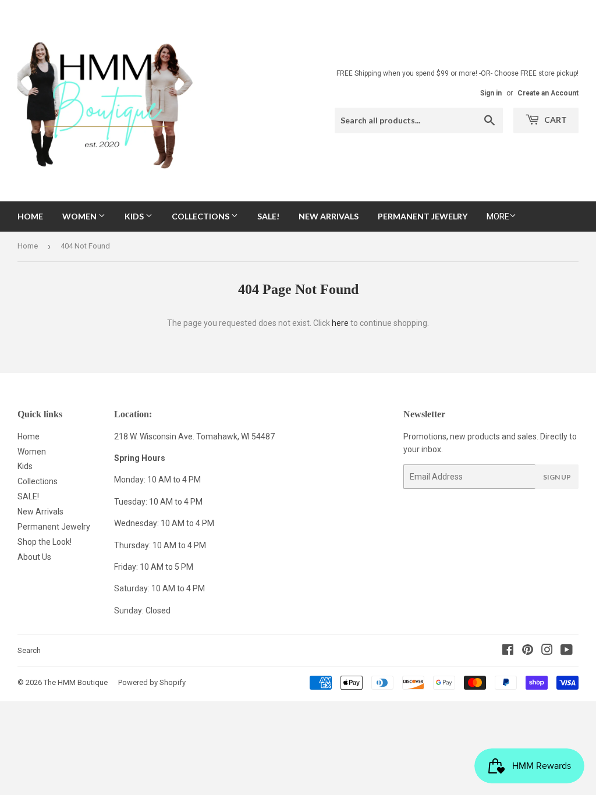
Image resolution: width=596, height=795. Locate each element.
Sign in (491, 93)
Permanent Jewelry (422, 216)
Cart (554, 120)
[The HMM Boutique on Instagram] (547, 651)
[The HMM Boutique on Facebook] (508, 651)
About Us (34, 557)
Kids (135, 216)
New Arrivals (329, 216)
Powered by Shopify (152, 682)
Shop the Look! (44, 541)
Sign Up (557, 477)
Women (80, 216)
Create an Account (548, 93)
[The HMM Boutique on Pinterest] (528, 651)
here (340, 323)
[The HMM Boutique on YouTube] (566, 651)
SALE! (268, 216)
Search (29, 650)
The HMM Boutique (76, 682)
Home (30, 216)
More (498, 216)
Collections (201, 216)
